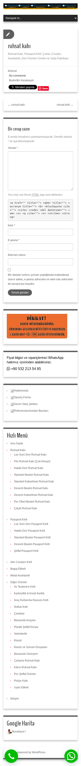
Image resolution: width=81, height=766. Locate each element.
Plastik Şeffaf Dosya (26, 627)
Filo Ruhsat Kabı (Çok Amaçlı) (32, 461)
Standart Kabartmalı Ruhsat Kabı (34, 481)
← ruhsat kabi (16, 104)
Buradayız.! (19, 731)
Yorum (13, 148)
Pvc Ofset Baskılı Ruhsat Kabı (32, 501)
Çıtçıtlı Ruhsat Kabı (25, 508)
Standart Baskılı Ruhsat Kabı (31, 474)
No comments (17, 75)
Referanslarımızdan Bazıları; (31, 410)
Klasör (18, 640)
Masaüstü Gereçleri (26, 653)
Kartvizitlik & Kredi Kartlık (29, 593)
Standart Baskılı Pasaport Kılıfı (32, 537)
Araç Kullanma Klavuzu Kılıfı (31, 600)
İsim (11, 225)
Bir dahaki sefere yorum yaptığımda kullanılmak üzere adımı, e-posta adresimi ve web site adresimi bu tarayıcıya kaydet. (40, 279)
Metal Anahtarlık (20, 575)
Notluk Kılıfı (21, 606)
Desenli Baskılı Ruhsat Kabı (31, 488)
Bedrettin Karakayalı (21, 80)
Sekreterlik (20, 633)
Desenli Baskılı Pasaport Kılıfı (32, 544)
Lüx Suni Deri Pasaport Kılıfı (31, 524)
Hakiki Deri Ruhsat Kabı (28, 468)
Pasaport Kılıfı (18, 519)
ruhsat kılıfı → (65, 104)
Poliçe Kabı (21, 680)
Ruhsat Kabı (17, 450)
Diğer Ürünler (18, 582)
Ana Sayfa (16, 443)
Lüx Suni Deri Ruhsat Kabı (30, 454)
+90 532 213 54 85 (25, 369)
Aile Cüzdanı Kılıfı (21, 562)
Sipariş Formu (22, 397)
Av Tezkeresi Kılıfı (24, 586)
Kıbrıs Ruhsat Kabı (25, 667)
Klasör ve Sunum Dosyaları (30, 647)
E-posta (14, 240)
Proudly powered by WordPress (26, 752)
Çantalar (19, 613)
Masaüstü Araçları (25, 620)
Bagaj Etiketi (18, 568)
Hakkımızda (21, 390)
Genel (13, 71)
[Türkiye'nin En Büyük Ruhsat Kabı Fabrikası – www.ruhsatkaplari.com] (40, 6)
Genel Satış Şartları (26, 404)
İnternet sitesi (16, 255)
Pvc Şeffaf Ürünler (25, 674)
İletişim (14, 698)
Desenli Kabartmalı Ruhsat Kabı (33, 494)
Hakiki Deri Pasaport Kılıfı (29, 530)
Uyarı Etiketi (21, 687)
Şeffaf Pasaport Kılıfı (26, 550)
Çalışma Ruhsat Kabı (27, 660)
